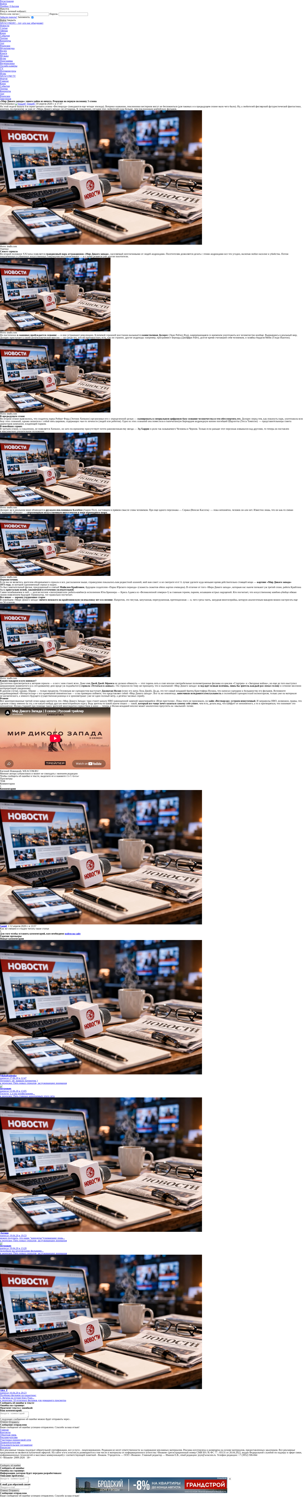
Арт (2, 43)
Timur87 (31, 103)
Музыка (4, 56)
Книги (3, 53)
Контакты (5, 1432)
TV (1, 68)
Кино (3, 33)
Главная (4, 1429)
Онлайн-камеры (8, 66)
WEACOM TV (8, 76)
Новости (4, 25)
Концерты (5, 40)
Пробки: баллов (9, 6)
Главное (4, 81)
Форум (3, 78)
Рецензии (5, 45)
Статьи (4, 28)
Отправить (14, 1490)
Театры (4, 38)
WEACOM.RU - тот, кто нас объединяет (21, 23)
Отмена (4, 1422)
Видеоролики (7, 63)
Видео (3, 50)
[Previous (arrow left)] (0, 1463)
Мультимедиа (7, 48)
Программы (6, 61)
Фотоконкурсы (8, 71)
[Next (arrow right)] (1, 1463)
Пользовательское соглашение (16, 1445)
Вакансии (5, 1447)
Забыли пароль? (8, 17)
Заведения (5, 98)
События (5, 35)
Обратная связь (8, 1435)
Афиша (4, 30)
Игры (3, 58)
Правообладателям (10, 1442)
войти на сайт (73, 933)
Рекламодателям (9, 1437)
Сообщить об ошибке (10, 1465)
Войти (3, 3)
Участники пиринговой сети (15, 1440)
